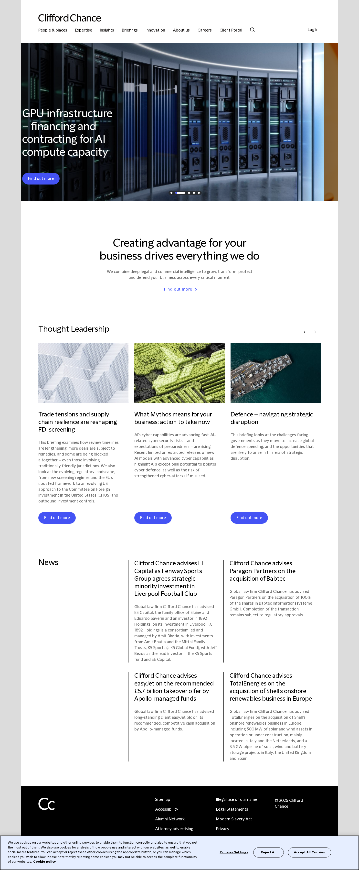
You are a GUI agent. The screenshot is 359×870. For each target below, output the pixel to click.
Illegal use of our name (236, 799)
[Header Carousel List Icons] (171, 193)
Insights (107, 30)
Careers (205, 30)
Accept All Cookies (309, 852)
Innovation (155, 30)
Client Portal (231, 30)
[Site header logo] (170, 18)
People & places (52, 30)
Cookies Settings (234, 852)
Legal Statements (232, 809)
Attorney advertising (174, 829)
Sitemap (162, 799)
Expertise (83, 30)
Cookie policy (44, 862)
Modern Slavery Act (234, 819)
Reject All (268, 852)
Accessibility (166, 809)
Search (252, 29)
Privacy (222, 829)
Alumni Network (170, 819)
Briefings (130, 30)
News (48, 562)
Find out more (178, 289)
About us (181, 30)
